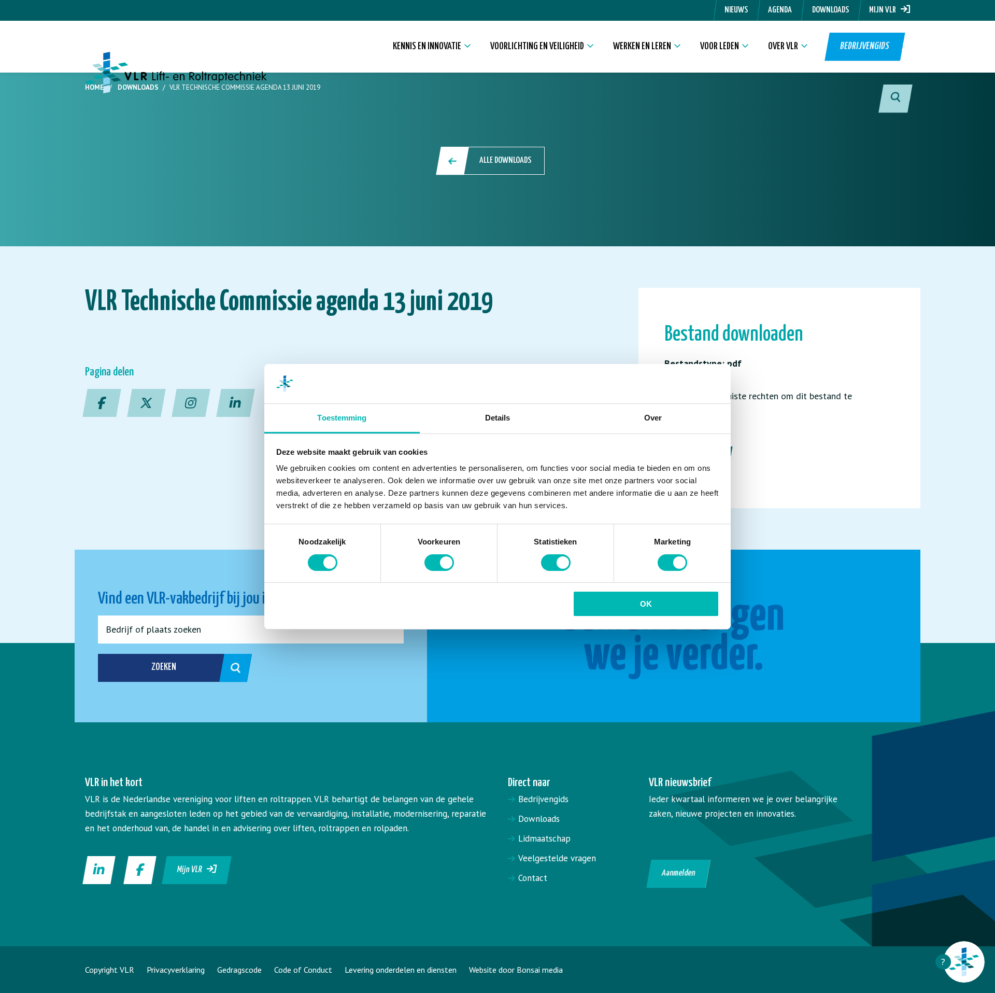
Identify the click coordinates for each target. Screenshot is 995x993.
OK (646, 603)
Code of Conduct (303, 969)
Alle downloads (505, 160)
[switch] (439, 562)
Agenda (780, 10)
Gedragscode (239, 969)
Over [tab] (653, 417)
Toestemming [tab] (341, 417)
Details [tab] (497, 417)
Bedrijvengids (864, 46)
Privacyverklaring (176, 969)
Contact (532, 878)
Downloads (830, 10)
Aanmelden (678, 873)
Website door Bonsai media (516, 969)
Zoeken (163, 667)
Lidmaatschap (544, 838)
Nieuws (736, 10)
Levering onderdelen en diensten (401, 969)
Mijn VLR (885, 10)
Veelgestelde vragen (557, 858)
